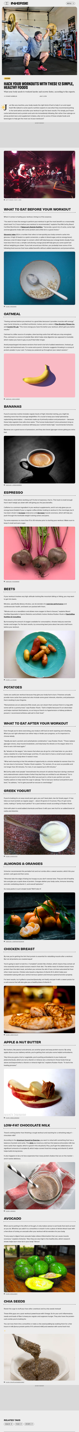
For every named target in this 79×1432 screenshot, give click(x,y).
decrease (41, 513)
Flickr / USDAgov (11, 1211)
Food (18, 1424)
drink (31, 1143)
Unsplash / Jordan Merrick (14, 485)
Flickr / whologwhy (11, 1294)
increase (21, 513)
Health (7, 1424)
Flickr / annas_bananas (12, 1118)
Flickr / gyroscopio (11, 856)
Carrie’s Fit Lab (12, 327)
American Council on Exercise (28, 1140)
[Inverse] (19, 3)
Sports (28, 1424)
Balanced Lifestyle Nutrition (32, 227)
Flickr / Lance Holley (12, 1035)
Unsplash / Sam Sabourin (3, 42)
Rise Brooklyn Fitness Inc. (65, 324)
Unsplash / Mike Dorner (13, 399)
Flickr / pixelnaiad (11, 306)
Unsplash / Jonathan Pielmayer (15, 941)
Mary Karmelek (12, 96)
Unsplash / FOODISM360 (12, 581)
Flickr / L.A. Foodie (11, 680)
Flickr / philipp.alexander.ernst (15, 1382)
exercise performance (54, 604)
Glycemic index (10, 235)
